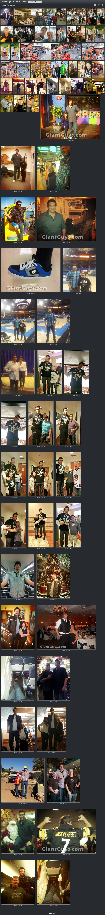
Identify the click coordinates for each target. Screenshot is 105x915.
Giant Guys (6, 2)
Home (3, 5)
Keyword (12, 5)
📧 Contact (52, 913)
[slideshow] (102, 5)
